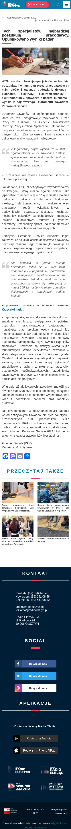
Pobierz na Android (39, 738)
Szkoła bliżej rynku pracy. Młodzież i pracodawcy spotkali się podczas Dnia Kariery (17, 541)
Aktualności (45, 20)
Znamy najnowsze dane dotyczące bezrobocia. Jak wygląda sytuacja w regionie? (17, 508)
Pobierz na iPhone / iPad (39, 750)
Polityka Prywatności (35, 827)
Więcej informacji (59, 823)
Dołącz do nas (38, 663)
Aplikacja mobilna (60, 20)
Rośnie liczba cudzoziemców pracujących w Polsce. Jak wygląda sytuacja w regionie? (53, 508)
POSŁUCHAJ (40, 4)
